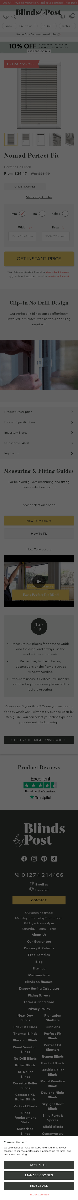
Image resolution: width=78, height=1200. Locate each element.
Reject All (39, 1185)
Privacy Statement (39, 1194)
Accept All (39, 1165)
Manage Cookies (39, 1175)
